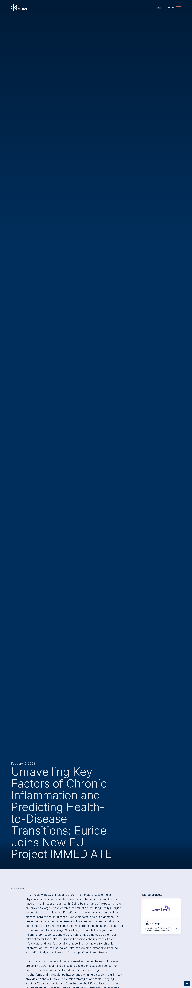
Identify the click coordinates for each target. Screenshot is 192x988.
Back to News (19, 888)
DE (163, 8)
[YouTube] (169, 8)
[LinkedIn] (173, 8)
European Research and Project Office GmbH (19, 7)
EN (159, 8)
